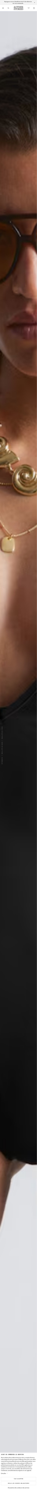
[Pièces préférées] (28, 8)
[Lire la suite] (18, 2)
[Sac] (34, 8)
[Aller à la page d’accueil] (18, 8)
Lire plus (3, 1473)
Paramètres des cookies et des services (18, 1487)
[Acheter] (3, 8)
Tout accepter (18, 1478)
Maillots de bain (2, 748)
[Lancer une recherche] (8, 8)
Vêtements (2, 760)
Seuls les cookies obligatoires (18, 1483)
